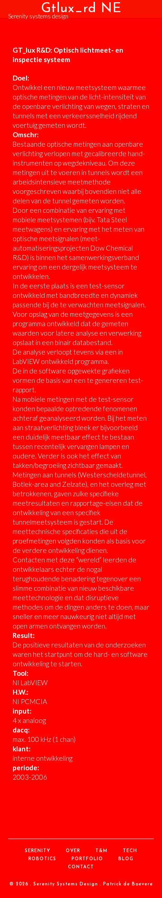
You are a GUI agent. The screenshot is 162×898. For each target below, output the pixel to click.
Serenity (37, 851)
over (73, 851)
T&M (101, 851)
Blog (126, 859)
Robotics (42, 859)
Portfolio (87, 859)
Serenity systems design (38, 16)
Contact (81, 867)
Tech (130, 851)
